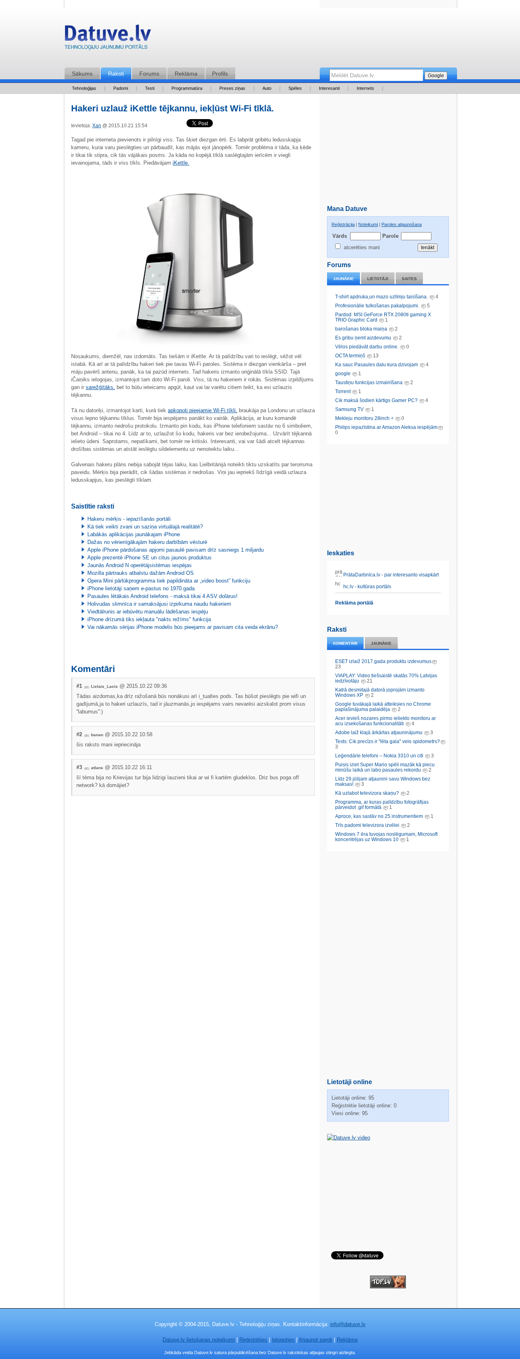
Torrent (343, 391)
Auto (266, 88)
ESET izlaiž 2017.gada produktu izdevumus (383, 661)
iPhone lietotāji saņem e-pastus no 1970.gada (141, 588)
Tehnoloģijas (84, 88)
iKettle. (181, 163)
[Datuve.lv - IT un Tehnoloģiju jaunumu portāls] (108, 39)
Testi (149, 88)
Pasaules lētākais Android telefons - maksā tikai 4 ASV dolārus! (162, 596)
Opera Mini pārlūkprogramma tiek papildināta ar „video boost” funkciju (168, 581)
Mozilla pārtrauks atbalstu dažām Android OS (140, 573)
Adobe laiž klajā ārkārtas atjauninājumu (378, 732)
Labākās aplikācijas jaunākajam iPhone (133, 534)
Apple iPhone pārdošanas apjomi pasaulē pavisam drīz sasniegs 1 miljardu (175, 550)
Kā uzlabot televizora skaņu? (367, 793)
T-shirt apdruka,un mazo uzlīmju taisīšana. (381, 297)
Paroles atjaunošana (401, 224)
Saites (409, 278)
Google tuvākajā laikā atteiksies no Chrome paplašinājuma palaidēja (383, 706)
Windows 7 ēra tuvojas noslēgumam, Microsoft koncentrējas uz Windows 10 (386, 836)
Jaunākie (343, 278)
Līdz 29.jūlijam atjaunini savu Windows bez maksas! (382, 781)
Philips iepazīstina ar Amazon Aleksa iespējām (386, 427)
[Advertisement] (388, 495)
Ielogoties (283, 1340)
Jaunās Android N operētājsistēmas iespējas (139, 565)
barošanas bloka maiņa (361, 329)
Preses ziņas (232, 88)
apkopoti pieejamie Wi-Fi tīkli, (202, 410)
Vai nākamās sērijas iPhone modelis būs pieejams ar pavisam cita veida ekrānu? (182, 627)
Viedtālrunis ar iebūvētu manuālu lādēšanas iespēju (147, 612)
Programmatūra (186, 88)
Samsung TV (350, 409)
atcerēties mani (362, 247)
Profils (220, 73)
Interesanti (329, 88)
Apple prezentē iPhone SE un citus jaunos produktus (149, 557)
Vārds (339, 236)
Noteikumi (368, 224)
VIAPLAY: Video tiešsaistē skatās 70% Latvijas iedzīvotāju (386, 678)
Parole (390, 236)
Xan (96, 125)
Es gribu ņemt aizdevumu (363, 338)
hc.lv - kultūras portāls (366, 586)
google (343, 373)
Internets (365, 88)
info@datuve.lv (348, 1324)
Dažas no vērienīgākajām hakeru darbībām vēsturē (147, 542)
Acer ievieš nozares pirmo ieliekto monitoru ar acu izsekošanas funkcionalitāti (385, 720)
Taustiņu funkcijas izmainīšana (369, 382)
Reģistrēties (253, 1340)
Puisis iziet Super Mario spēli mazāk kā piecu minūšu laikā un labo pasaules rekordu (385, 767)
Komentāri (345, 643)
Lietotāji (377, 278)
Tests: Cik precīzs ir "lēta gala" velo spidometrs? (387, 741)
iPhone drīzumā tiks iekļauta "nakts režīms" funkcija (149, 619)
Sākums (82, 73)
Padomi (120, 88)
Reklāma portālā (354, 603)
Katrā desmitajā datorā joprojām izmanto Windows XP (380, 692)
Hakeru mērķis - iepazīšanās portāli (129, 519)
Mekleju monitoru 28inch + (364, 418)
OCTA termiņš (350, 356)
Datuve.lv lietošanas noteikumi (198, 1340)
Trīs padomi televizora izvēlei (367, 825)
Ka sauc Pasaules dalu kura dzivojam (376, 364)
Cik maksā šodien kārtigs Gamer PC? (376, 400)
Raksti (116, 73)
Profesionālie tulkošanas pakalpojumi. (377, 306)
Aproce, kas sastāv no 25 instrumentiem (379, 816)
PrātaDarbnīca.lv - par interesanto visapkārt (390, 575)
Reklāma (186, 73)
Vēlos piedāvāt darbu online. (367, 347)
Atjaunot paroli (315, 1340)
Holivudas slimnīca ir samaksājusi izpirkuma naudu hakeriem (159, 604)
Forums (149, 73)
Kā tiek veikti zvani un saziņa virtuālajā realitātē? (145, 527)
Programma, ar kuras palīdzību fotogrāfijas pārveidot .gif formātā (382, 804)
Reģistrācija (343, 224)
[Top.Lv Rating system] (388, 1286)
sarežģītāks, (100, 387)
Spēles (295, 88)
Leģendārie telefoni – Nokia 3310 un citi (379, 756)
